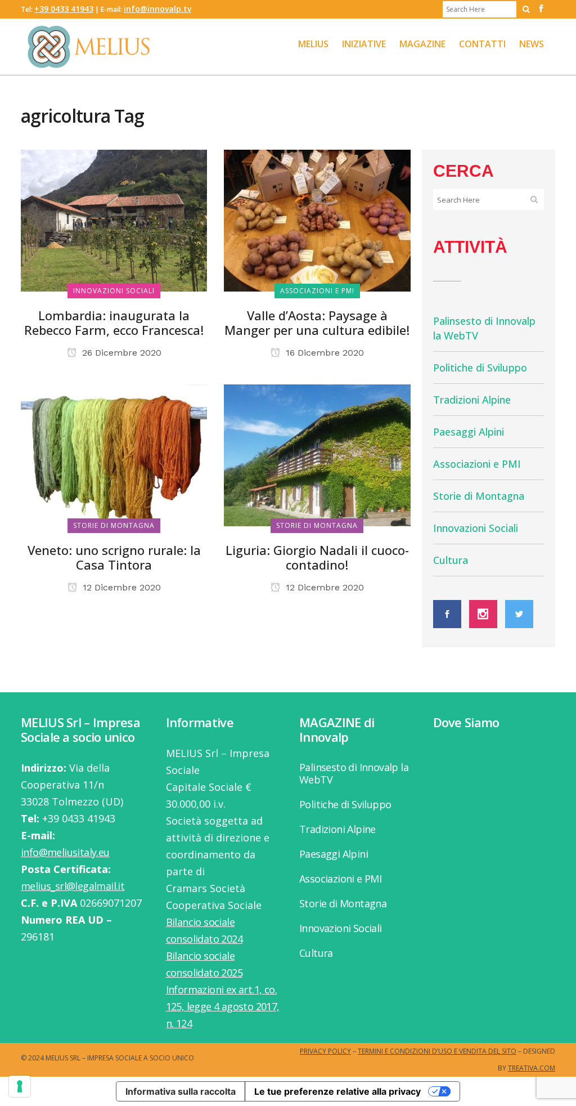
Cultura (450, 560)
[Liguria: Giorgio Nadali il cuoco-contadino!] (317, 453)
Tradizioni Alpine (472, 399)
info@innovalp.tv (157, 8)
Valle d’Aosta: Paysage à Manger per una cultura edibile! (317, 322)
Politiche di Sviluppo (480, 367)
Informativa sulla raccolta (180, 1091)
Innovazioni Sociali (475, 528)
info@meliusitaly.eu (65, 852)
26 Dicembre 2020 (120, 352)
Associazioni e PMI (477, 464)
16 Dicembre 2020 (323, 352)
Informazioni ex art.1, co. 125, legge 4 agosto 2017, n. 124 (223, 1006)
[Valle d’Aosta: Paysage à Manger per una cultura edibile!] (317, 219)
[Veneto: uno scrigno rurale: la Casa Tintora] (114, 453)
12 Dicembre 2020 (120, 587)
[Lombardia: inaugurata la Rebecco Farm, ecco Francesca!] (114, 219)
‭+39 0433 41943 (63, 8)
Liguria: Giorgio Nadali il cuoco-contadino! (317, 557)
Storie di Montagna (478, 496)
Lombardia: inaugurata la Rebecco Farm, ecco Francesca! (114, 322)
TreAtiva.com (531, 1068)
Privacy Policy (325, 1051)
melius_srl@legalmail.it (72, 886)
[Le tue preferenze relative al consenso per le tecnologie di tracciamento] (19, 1086)
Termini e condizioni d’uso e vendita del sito (437, 1051)
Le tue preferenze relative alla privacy (337, 1091)
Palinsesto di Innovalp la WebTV (353, 773)
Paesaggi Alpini (468, 431)
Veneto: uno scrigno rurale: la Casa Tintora (114, 557)
